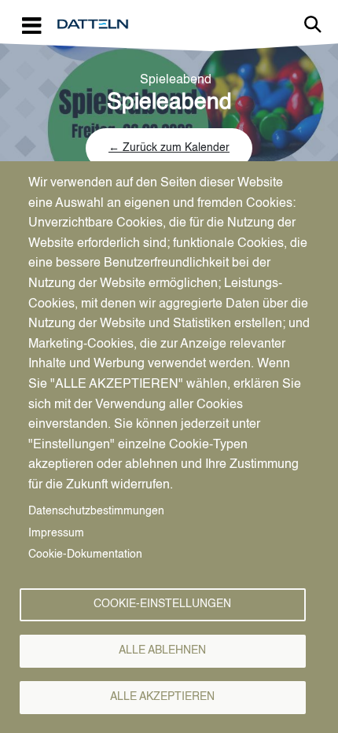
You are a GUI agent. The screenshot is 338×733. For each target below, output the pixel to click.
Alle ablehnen (162, 651)
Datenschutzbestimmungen (96, 511)
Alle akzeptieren (162, 697)
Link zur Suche (313, 24)
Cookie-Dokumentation (85, 555)
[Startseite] (99, 24)
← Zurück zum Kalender (169, 147)
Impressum (56, 534)
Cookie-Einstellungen (162, 604)
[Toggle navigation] (31, 25)
